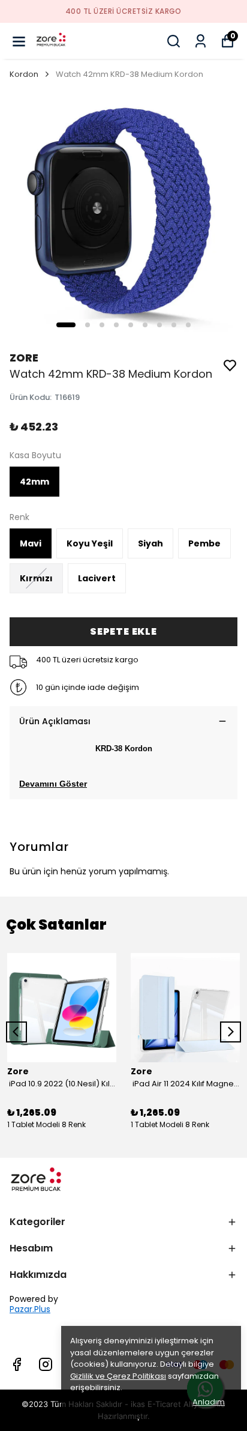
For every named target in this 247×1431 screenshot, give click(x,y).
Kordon (24, 74)
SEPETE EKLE (123, 631)
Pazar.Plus (30, 1309)
